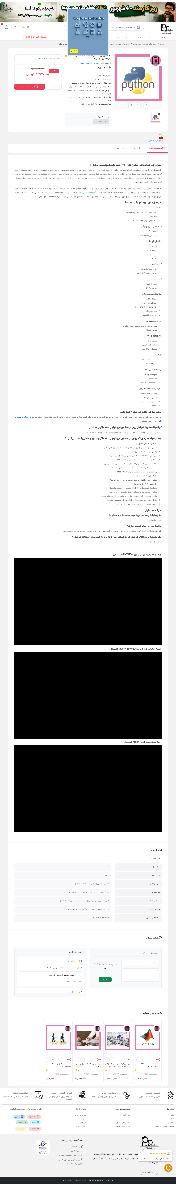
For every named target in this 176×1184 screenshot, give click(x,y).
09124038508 (76, 1151)
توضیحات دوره (156, 148)
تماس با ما (170, 1122)
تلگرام (34, 1122)
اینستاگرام (32, 1117)
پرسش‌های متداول (123, 1122)
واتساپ (20, 1122)
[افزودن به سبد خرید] (158, 1060)
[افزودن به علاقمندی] (137, 1059)
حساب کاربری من (80, 1115)
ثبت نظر (105, 979)
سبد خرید (83, 1122)
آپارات (19, 1129)
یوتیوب (33, 1129)
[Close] (59, 14)
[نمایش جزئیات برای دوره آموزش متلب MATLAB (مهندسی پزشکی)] (147, 1037)
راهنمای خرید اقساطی (156, 141)
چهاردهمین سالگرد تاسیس (164, 1126)
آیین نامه (126, 1115)
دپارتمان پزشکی (42, 58)
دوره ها (165, 38)
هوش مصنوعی (101, 122)
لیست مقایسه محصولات (121, 1126)
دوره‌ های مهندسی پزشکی (89, 63)
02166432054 (76, 1147)
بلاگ (172, 1115)
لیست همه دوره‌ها (123, 1119)
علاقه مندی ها (81, 1126)
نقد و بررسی (120, 148)
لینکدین (18, 1117)
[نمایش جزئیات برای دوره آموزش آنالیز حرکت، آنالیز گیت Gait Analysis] (58, 1037)
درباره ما (171, 1119)
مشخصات (137, 148)
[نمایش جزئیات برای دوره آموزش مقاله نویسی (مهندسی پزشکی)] (88, 1037)
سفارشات (83, 1119)
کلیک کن (74, 51)
